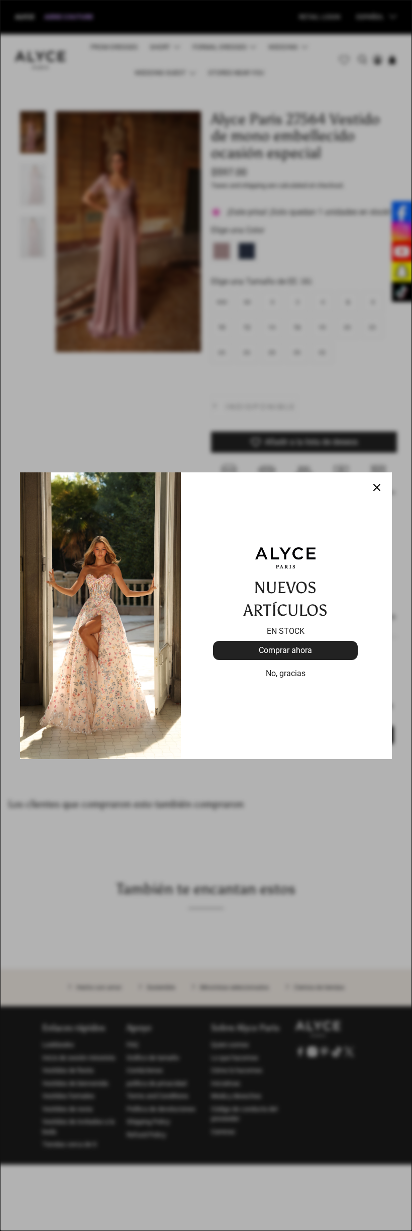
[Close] (377, 487)
